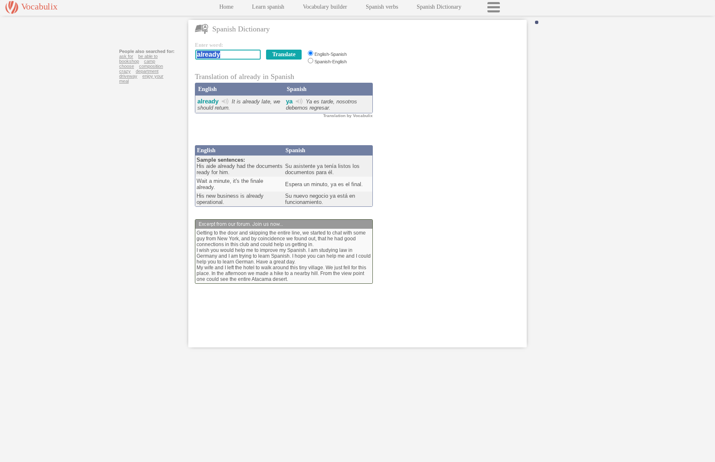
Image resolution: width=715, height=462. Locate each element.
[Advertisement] (451, 93)
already (207, 101)
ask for (126, 56)
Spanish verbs (382, 7)
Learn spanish (268, 7)
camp (149, 61)
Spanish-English (330, 61)
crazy (125, 71)
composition (151, 66)
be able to (148, 56)
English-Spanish (330, 54)
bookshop (129, 61)
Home (226, 7)
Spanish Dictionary (439, 7)
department (147, 71)
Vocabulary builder (325, 7)
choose (126, 66)
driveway (128, 76)
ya (289, 101)
